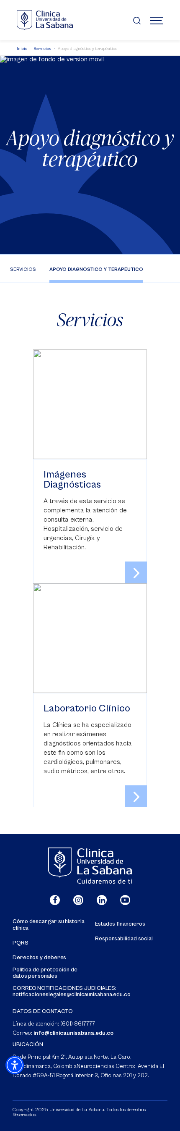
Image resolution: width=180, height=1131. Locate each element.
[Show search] (137, 20)
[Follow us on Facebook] (55, 900)
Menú (156, 20)
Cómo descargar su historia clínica (49, 924)
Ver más (90, 466)
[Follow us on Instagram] (78, 900)
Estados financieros (120, 924)
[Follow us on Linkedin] (102, 900)
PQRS (20, 943)
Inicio (22, 48)
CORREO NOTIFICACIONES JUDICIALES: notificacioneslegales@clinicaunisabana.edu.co (72, 991)
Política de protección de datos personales (45, 973)
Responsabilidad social (124, 939)
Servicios (42, 48)
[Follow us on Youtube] (125, 900)
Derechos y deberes (39, 958)
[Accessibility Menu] (14, 1065)
